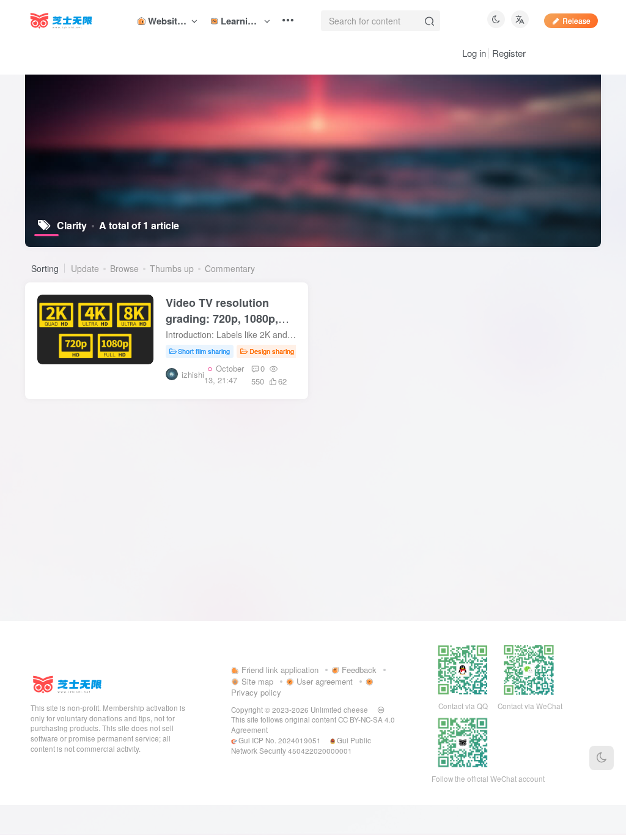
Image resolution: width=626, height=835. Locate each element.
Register (509, 52)
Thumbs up (172, 268)
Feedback (358, 669)
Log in (474, 52)
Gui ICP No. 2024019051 (279, 740)
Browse (124, 268)
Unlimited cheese (339, 710)
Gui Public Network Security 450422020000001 (301, 745)
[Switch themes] (601, 758)
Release (576, 20)
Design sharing (271, 351)
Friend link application (279, 669)
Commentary (230, 268)
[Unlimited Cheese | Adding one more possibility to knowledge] (67, 683)
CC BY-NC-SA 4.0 (366, 719)
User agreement (323, 681)
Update (85, 268)
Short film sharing (204, 351)
